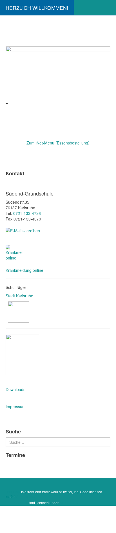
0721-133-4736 (27, 213)
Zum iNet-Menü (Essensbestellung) (58, 143)
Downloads (15, 389)
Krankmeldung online (24, 270)
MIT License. (25, 496)
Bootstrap (13, 491)
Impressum (16, 406)
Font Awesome (17, 502)
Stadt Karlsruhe (20, 295)
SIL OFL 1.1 (68, 502)
